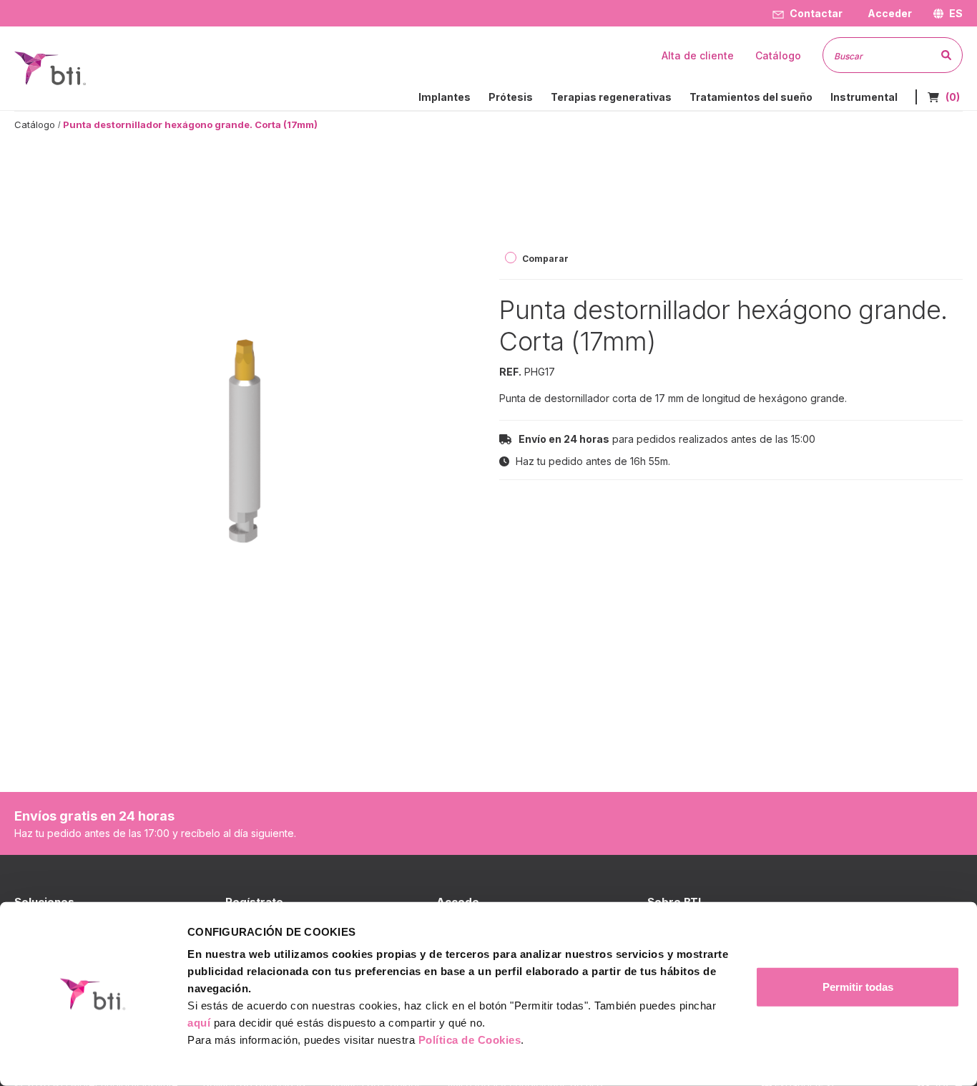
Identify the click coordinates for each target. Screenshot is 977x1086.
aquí (198, 1023)
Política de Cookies (469, 1040)
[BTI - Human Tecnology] (50, 66)
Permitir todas (858, 987)
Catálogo (34, 124)
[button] (888, 13)
